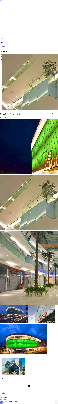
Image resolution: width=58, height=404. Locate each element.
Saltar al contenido (3, 0)
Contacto (3, 393)
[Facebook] (28, 386)
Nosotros (3, 389)
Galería (3, 376)
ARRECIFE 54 (4, 375)
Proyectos (3, 392)
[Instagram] (29, 386)
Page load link (2, 402)
